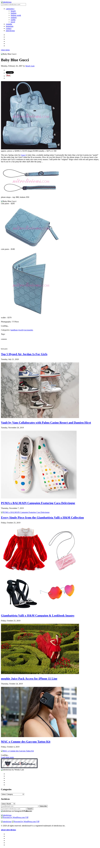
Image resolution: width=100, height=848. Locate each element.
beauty (13, 11)
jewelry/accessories (25, 330)
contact (8, 28)
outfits (13, 20)
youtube (9, 24)
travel (13, 22)
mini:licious (10, 31)
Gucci (23, 155)
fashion (13, 13)
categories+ (10, 9)
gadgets (14, 17)
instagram (9, 26)
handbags (14, 330)
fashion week (16, 15)
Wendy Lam (30, 66)
